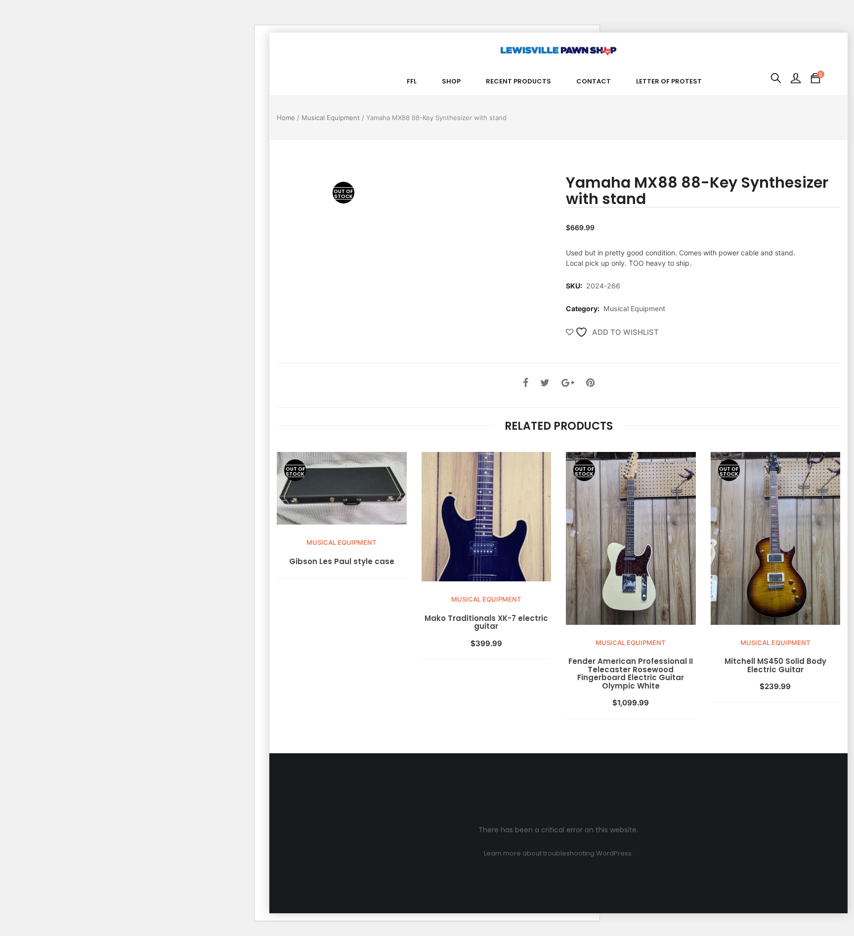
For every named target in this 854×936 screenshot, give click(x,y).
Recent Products (518, 81)
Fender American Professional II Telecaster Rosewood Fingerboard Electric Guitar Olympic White (630, 673)
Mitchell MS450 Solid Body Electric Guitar (775, 665)
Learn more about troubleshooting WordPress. (558, 853)
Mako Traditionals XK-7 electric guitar (486, 622)
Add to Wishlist (624, 332)
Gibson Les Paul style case (341, 562)
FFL (412, 81)
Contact (593, 81)
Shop (451, 81)
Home (286, 118)
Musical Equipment (330, 118)
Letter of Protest (669, 81)
